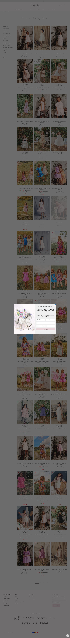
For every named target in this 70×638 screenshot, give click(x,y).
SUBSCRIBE (45, 329)
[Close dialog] (55, 305)
